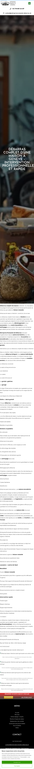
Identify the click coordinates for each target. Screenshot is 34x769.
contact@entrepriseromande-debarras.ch (17, 744)
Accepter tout (17, 762)
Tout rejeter (17, 766)
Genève (22, 306)
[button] (29, 3)
